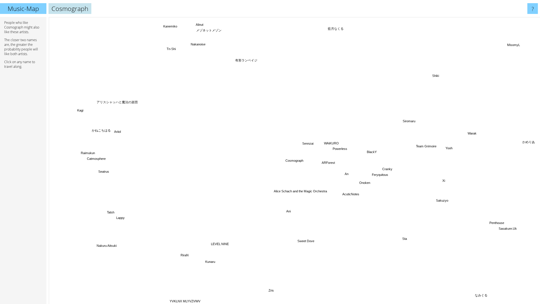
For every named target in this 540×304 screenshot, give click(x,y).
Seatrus (103, 170)
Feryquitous (380, 174)
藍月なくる (332, 28)
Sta (406, 238)
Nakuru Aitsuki (104, 243)
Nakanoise (196, 45)
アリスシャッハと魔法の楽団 (110, 110)
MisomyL (510, 43)
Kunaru (210, 261)
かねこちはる (101, 129)
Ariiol (118, 131)
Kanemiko (174, 24)
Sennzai (308, 143)
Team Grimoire (426, 146)
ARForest (328, 162)
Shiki (440, 76)
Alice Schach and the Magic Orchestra (300, 191)
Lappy (121, 219)
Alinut (197, 25)
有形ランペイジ (245, 60)
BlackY (372, 151)
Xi (444, 180)
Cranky (388, 168)
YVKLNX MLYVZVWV (185, 301)
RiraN (185, 255)
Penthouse (498, 221)
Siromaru (408, 121)
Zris (273, 291)
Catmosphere (96, 157)
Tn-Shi (167, 51)
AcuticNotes (351, 193)
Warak (479, 146)
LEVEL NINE (220, 244)
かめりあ (527, 139)
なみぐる (471, 298)
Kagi (81, 109)
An (347, 173)
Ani (290, 211)
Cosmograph (294, 160)
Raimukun (88, 151)
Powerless (340, 148)
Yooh (449, 148)
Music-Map (23, 8)
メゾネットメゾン (206, 31)
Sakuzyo (443, 200)
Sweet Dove (306, 241)
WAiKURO (331, 143)
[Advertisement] (23, 136)
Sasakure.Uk (509, 227)
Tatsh (112, 213)
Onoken (365, 182)
